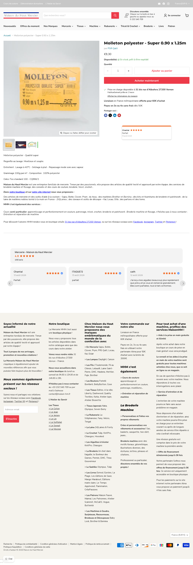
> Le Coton (54, 408)
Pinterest (171, 221)
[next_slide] (183, 283)
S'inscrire (11, 419)
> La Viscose (55, 429)
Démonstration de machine (32, 4)
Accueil (7, 35)
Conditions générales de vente (37, 547)
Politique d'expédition (13, 547)
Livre (161, 26)
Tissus (80, 26)
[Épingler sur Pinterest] (119, 115)
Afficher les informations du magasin (122, 96)
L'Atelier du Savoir (53, 4)
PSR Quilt (113, 48)
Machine (94, 26)
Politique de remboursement (97, 544)
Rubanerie (109, 26)
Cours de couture (11, 4)
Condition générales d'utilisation (53, 544)
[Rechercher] (115, 15)
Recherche (8, 544)
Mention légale (76, 544)
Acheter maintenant (147, 80)
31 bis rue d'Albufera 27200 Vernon (83, 221)
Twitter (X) (19, 401)
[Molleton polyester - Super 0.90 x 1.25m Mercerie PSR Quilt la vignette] (8, 144)
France (181, 3)
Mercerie (66, 26)
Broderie (148, 26)
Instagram (149, 221)
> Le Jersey (54, 415)
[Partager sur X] (110, 115)
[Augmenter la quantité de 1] (128, 71)
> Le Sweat (54, 425)
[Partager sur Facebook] (105, 115)
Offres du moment (29, 26)
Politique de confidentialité (26, 544)
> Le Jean (53, 412)
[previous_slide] (10, 283)
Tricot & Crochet (129, 26)
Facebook (138, 221)
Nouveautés (10, 26)
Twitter (159, 221)
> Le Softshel (55, 422)
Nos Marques (51, 26)
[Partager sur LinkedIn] (114, 115)
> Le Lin (53, 418)
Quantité (108, 64)
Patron (171, 26)
